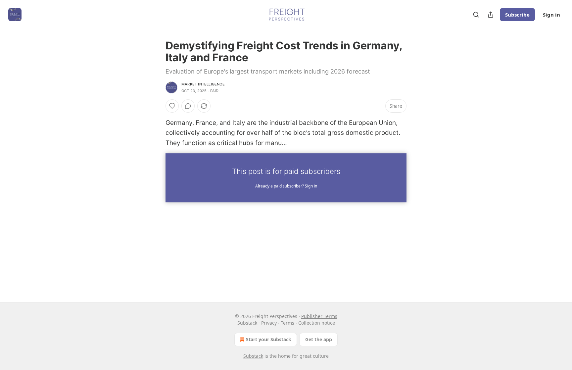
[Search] (476, 14)
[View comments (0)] (188, 106)
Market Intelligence (203, 84)
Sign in (551, 14)
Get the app (318, 339)
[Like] (172, 106)
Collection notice (316, 323)
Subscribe (517, 14)
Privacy (269, 323)
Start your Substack (268, 339)
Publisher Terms (319, 316)
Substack (253, 356)
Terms (287, 323)
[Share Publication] (490, 14)
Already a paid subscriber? (286, 186)
